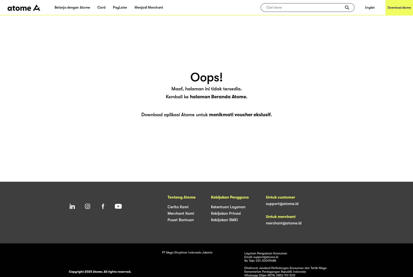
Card (101, 7)
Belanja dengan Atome (72, 7)
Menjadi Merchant (149, 7)
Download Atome (399, 7)
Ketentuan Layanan (228, 207)
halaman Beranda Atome (218, 96)
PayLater (120, 7)
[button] (347, 7)
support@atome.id (282, 204)
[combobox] (304, 7)
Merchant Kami (181, 213)
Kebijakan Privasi (226, 213)
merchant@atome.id (284, 223)
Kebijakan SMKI (224, 220)
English (370, 7)
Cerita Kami (178, 207)
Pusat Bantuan (181, 220)
